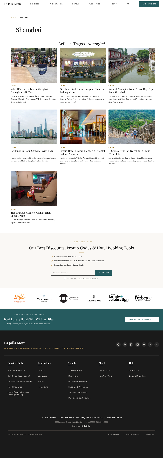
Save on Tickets (149, 4)
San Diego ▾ (35, 4)
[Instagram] (118, 344)
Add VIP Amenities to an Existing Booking (18, 393)
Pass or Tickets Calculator (79, 398)
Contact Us (134, 370)
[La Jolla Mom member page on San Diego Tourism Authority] (19, 298)
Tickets (72, 363)
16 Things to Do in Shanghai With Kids (32, 150)
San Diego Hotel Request (19, 376)
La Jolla (41, 370)
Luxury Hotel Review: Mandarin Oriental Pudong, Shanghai (82, 152)
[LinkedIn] (137, 344)
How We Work (105, 376)
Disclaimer (149, 434)
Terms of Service (132, 434)
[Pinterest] (125, 344)
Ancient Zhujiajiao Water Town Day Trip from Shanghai (130, 90)
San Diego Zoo (75, 370)
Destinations (44, 363)
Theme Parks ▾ (56, 4)
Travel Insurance (15, 387)
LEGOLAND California (78, 387)
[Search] (128, 4)
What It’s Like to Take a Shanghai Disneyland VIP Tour (29, 90)
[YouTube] (144, 344)
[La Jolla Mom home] (12, 4)
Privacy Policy (113, 434)
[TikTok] (156, 344)
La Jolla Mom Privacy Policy (87, 278)
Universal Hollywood (77, 381)
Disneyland (73, 376)
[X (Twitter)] (150, 344)
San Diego (42, 376)
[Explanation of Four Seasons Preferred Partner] (94, 298)
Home (13, 18)
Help (131, 363)
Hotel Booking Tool (16, 370)
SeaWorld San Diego (77, 392)
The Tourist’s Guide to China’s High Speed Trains (31, 214)
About (102, 363)
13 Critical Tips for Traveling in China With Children (129, 152)
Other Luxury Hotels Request (20, 381)
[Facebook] (131, 344)
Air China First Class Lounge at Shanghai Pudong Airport (82, 90)
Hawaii (41, 381)
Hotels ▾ (76, 4)
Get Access (103, 273)
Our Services (104, 370)
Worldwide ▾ (95, 4)
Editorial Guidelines (137, 376)
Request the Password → (142, 319)
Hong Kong (43, 387)
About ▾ (114, 4)
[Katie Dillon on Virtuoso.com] (44, 298)
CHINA (13, 85)
